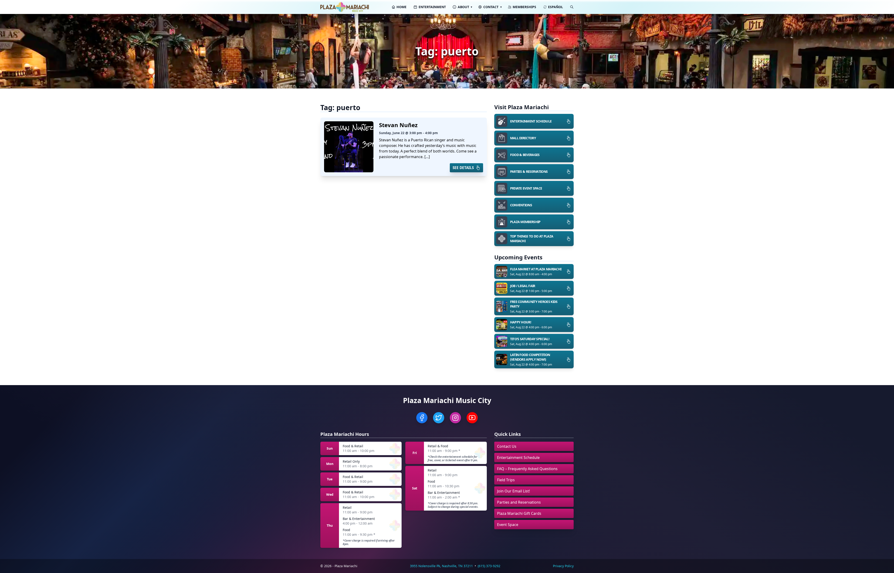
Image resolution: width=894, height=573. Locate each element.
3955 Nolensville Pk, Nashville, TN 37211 (441, 566)
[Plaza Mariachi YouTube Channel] (472, 417)
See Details (463, 167)
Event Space (507, 524)
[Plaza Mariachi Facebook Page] (421, 417)
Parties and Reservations (519, 502)
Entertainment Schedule (518, 457)
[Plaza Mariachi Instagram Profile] (455, 417)
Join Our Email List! (513, 491)
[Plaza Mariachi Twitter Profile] (438, 417)
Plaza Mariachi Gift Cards (519, 513)
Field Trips (506, 479)
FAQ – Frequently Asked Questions (527, 468)
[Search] (571, 7)
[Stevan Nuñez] (348, 146)
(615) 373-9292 (489, 566)
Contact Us (506, 446)
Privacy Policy (563, 566)
